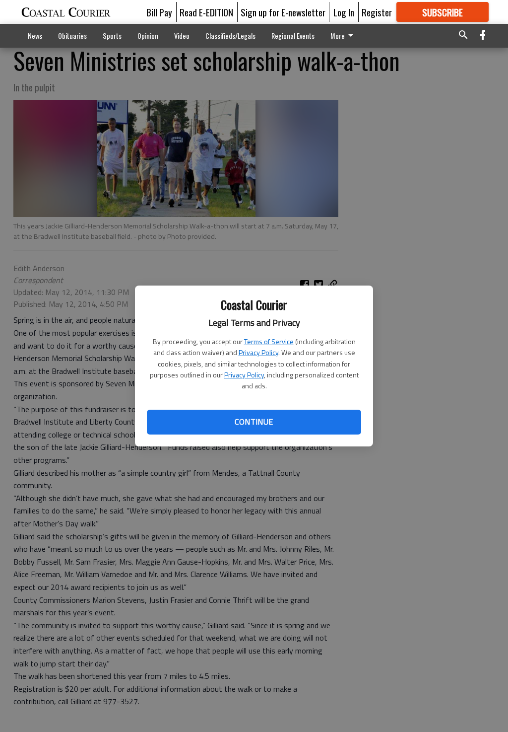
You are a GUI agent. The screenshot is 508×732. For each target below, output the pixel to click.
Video (182, 35)
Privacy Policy (258, 352)
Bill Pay (159, 11)
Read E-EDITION (206, 11)
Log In (343, 11)
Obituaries (72, 35)
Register (377, 11)
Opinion (147, 35)
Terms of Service (269, 341)
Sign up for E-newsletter (283, 11)
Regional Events (293, 35)
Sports (112, 35)
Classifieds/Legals (230, 35)
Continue (254, 422)
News (35, 35)
